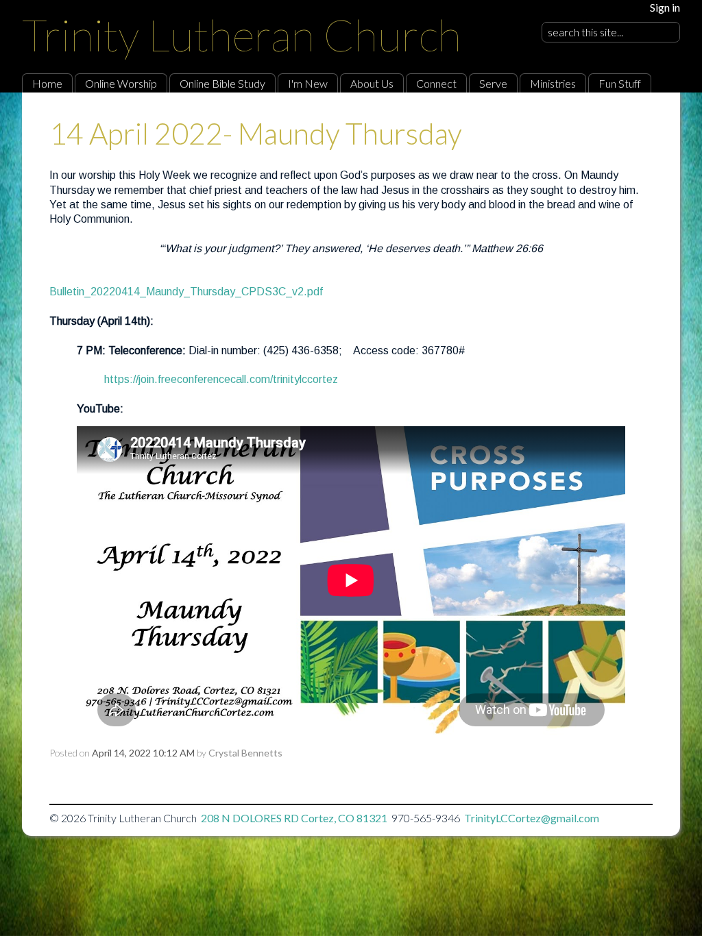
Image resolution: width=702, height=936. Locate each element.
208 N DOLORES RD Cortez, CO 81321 (294, 817)
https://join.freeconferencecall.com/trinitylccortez (221, 379)
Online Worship (121, 83)
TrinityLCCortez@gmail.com (531, 817)
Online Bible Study (222, 83)
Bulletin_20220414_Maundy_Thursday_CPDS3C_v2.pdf (186, 291)
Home (47, 83)
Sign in (665, 7)
